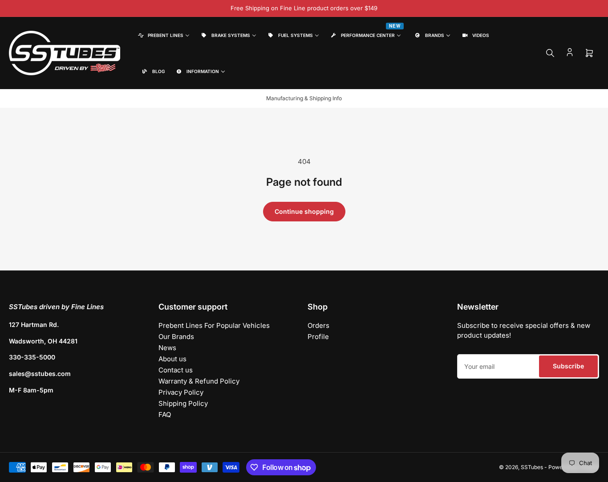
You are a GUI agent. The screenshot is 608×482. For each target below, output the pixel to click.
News (167, 347)
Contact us (175, 370)
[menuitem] (163, 35)
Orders (318, 325)
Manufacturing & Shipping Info (304, 98)
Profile (318, 336)
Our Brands (176, 336)
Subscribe (568, 366)
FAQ (164, 414)
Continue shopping (304, 211)
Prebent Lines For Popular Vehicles (214, 325)
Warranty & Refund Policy (198, 381)
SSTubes (532, 467)
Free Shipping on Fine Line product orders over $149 (304, 8)
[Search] (550, 53)
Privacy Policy (180, 392)
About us (172, 359)
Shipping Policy (183, 403)
